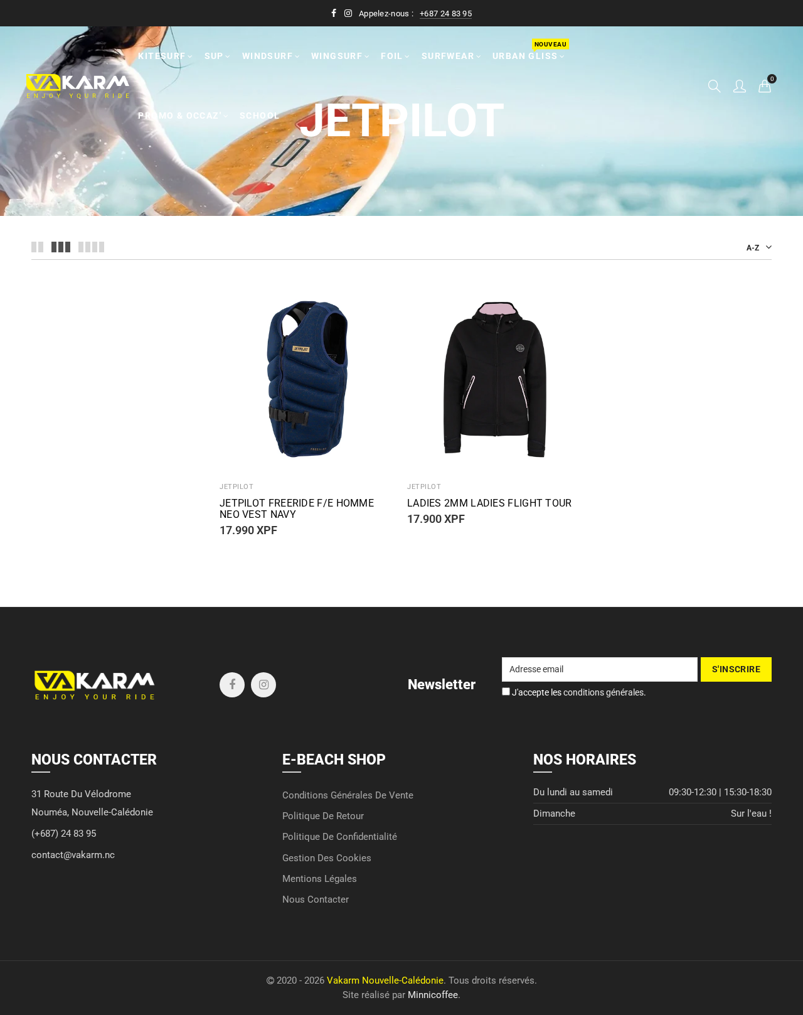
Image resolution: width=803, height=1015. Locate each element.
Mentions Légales (319, 879)
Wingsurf (337, 56)
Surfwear (448, 56)
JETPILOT (236, 487)
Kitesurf (162, 56)
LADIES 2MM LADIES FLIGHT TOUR (489, 503)
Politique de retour (323, 816)
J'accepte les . (578, 692)
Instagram (263, 684)
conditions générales (603, 692)
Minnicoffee (433, 995)
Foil (392, 56)
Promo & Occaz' (179, 115)
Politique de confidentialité (339, 837)
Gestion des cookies (326, 858)
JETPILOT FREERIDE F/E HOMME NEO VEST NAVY (297, 509)
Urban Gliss (529, 50)
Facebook (232, 684)
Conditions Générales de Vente (347, 795)
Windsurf (267, 56)
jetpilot (424, 487)
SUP (214, 56)
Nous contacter (315, 899)
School (260, 115)
